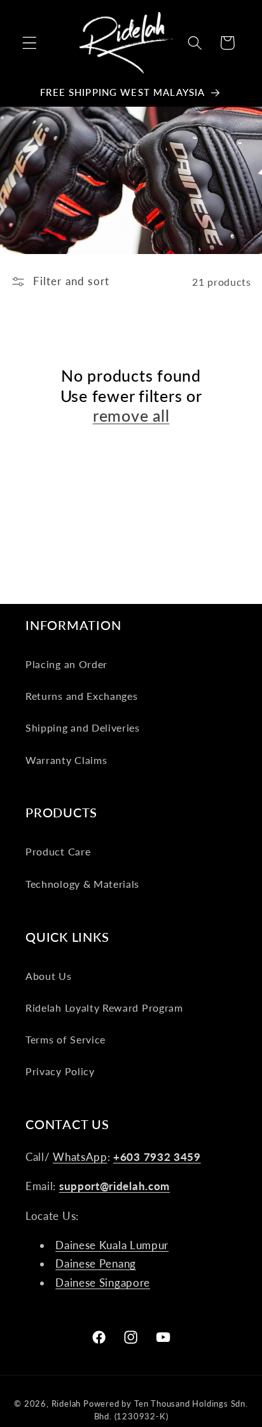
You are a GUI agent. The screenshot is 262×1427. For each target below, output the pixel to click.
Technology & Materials (82, 884)
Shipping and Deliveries (82, 727)
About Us (48, 976)
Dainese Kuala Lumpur (112, 1245)
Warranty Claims (66, 760)
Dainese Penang (95, 1263)
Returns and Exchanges (81, 696)
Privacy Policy (60, 1071)
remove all (131, 415)
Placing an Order (66, 664)
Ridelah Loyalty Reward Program (104, 1008)
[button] (29, 43)
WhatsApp (80, 1156)
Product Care (57, 851)
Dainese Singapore (102, 1282)
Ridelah (66, 1404)
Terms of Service (65, 1039)
